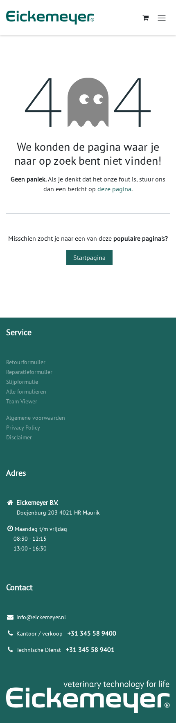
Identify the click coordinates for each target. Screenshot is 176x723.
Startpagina (89, 257)
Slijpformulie (22, 381)
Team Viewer (21, 401)
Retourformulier (25, 362)
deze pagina (114, 189)
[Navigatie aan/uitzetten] (161, 17)
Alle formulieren (26, 391)
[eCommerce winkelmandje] (145, 17)
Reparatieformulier (29, 372)
